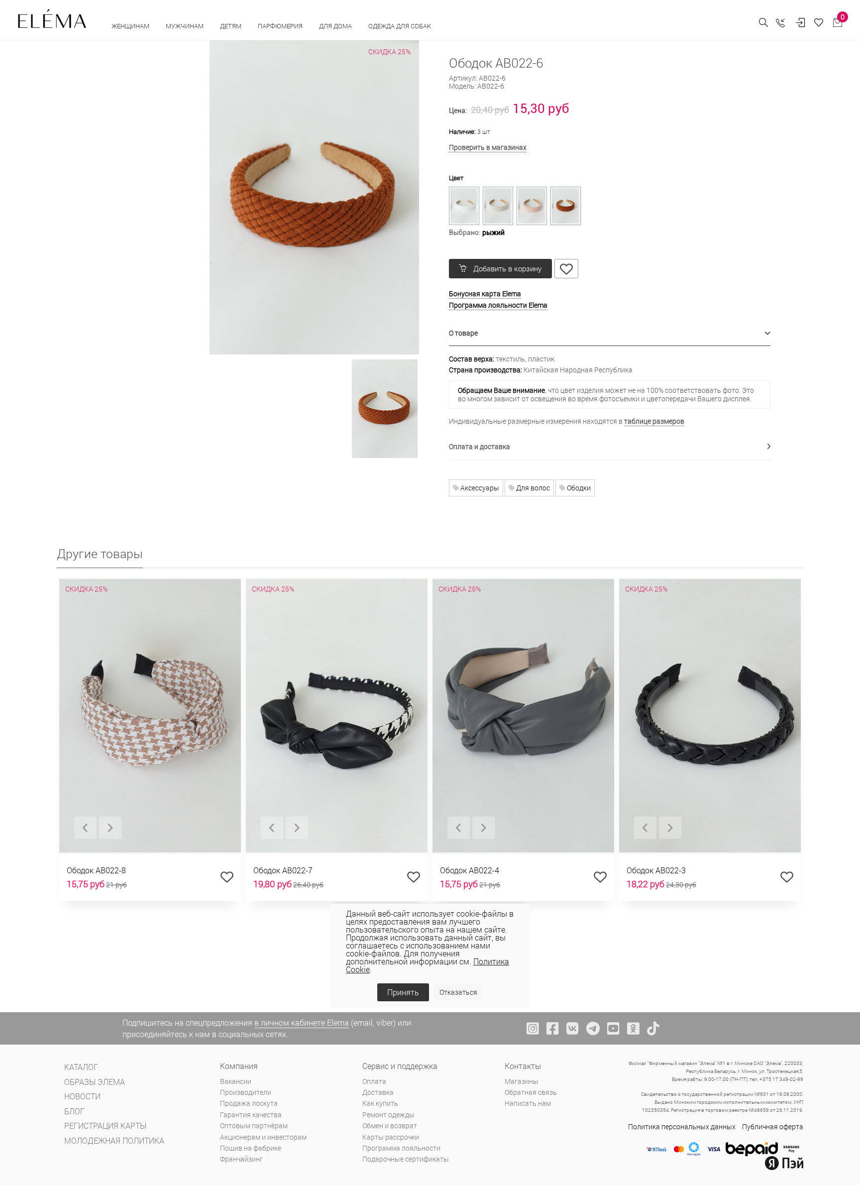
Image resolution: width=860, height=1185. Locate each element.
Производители (245, 1092)
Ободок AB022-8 (96, 870)
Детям (231, 25)
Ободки (578, 487)
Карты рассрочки (390, 1137)
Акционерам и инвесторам (263, 1137)
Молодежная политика (114, 1140)
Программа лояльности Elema (498, 305)
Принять (403, 992)
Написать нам (528, 1103)
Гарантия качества (251, 1114)
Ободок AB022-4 (469, 870)
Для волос (532, 487)
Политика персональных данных (682, 1126)
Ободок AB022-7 (283, 870)
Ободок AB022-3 (656, 870)
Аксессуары (479, 487)
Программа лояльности (401, 1148)
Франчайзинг (241, 1159)
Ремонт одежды (388, 1114)
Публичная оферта (772, 1126)
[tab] (609, 333)
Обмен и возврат (389, 1125)
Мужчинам (185, 25)
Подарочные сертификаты (405, 1159)
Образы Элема (94, 1081)
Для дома (336, 25)
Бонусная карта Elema (485, 293)
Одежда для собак (399, 25)
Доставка (378, 1092)
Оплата (374, 1081)
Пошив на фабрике (250, 1148)
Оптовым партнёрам (254, 1125)
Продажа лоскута (249, 1103)
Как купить (380, 1103)
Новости (82, 1096)
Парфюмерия (281, 25)
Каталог (81, 1067)
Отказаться (458, 992)
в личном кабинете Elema (301, 1022)
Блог (74, 1111)
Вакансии (235, 1081)
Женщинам (131, 25)
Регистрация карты (105, 1125)
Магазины (521, 1081)
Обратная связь (531, 1092)
